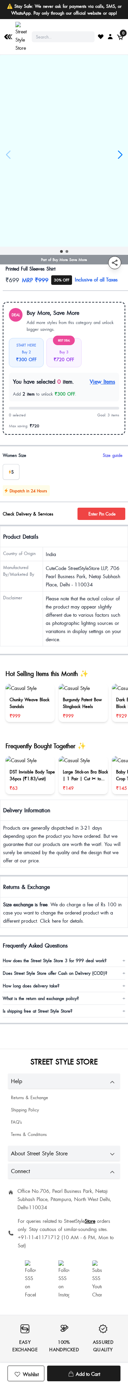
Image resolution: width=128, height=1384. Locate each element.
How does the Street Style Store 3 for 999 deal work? (64, 960)
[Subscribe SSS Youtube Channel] (97, 1279)
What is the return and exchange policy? (64, 998)
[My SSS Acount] (110, 36)
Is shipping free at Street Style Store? (64, 1011)
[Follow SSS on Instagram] (63, 1279)
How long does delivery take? (64, 986)
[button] (61, 251)
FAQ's (16, 1122)
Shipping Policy (25, 1110)
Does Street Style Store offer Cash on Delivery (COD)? (64, 973)
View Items (102, 381)
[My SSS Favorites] (100, 36)
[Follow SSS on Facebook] (30, 1279)
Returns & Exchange (29, 1097)
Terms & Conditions (29, 1134)
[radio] (11, 472)
